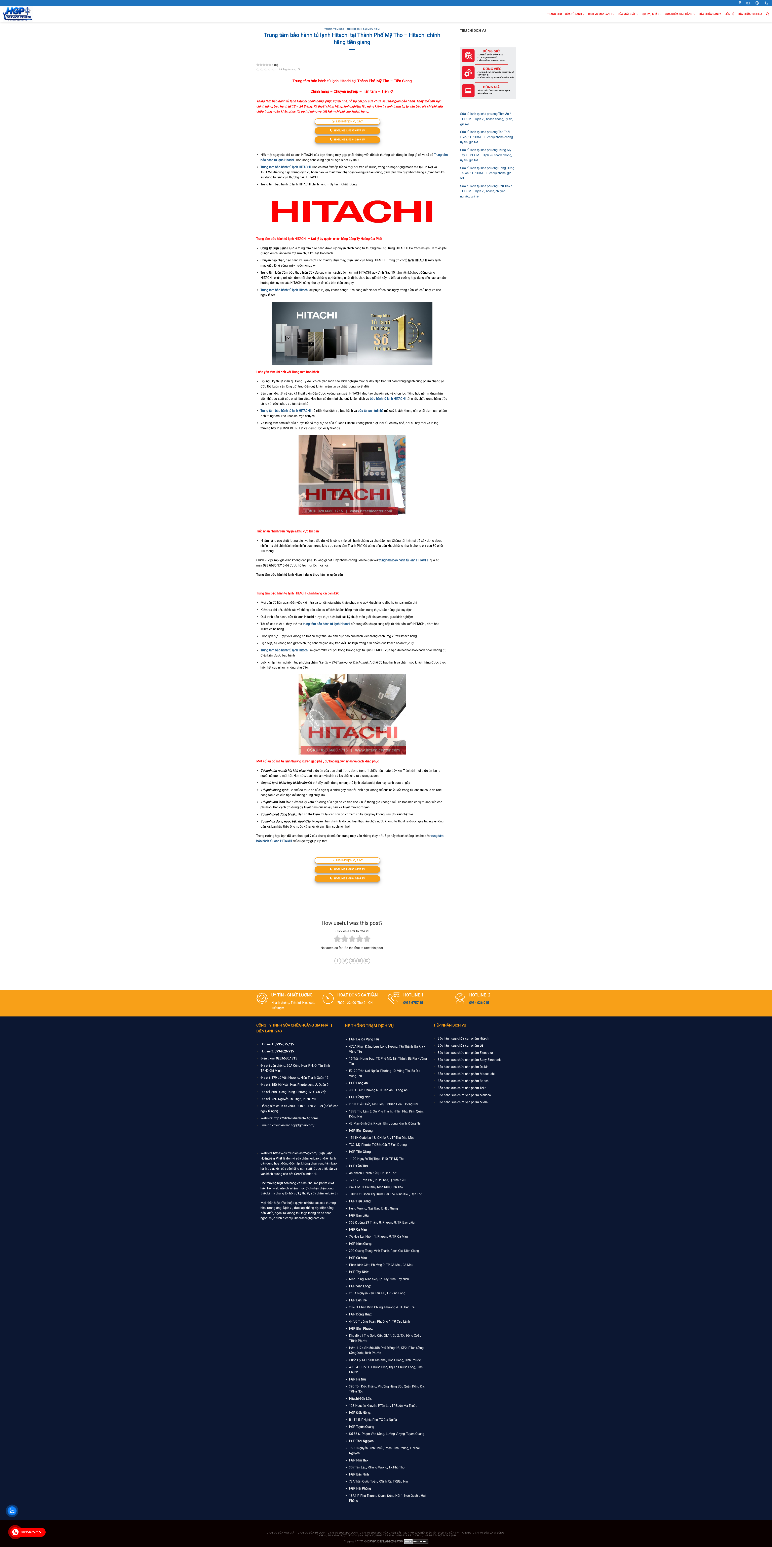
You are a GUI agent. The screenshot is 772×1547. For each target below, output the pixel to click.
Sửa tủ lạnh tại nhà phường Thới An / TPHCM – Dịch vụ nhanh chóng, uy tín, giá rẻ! (486, 119)
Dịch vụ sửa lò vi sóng (488, 1532)
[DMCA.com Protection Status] (416, 1541)
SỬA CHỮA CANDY (710, 13)
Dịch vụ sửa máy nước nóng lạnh (340, 1535)
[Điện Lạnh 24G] (24, 14)
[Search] (767, 14)
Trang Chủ (554, 13)
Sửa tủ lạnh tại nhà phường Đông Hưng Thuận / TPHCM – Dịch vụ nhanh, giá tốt (487, 173)
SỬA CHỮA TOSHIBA (750, 13)
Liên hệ (729, 13)
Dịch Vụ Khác (650, 13)
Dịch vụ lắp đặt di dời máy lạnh (434, 1535)
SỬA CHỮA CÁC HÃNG (678, 13)
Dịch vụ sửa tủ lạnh (312, 1532)
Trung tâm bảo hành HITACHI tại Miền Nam (352, 29)
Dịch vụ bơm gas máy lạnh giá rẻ (388, 1535)
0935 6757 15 (413, 1003)
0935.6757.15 (284, 1044)
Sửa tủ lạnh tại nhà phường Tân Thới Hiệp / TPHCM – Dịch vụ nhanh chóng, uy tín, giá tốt (486, 137)
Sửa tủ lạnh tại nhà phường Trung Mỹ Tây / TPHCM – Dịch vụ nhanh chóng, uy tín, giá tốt (486, 155)
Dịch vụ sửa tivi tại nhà (454, 1532)
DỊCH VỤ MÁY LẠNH (600, 13)
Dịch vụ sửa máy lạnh (343, 1532)
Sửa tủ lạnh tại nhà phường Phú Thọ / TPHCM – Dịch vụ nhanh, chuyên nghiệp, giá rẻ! (486, 191)
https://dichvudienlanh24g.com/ (296, 1118)
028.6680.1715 (286, 1058)
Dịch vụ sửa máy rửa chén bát (380, 1532)
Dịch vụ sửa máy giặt (281, 1532)
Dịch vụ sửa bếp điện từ (419, 1532)
